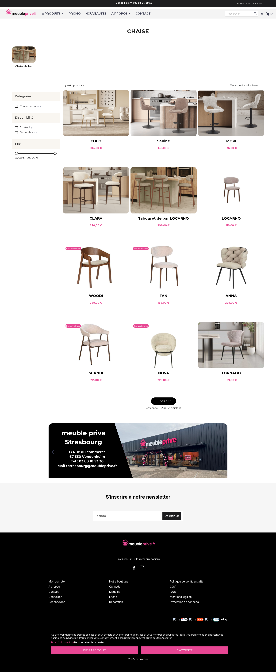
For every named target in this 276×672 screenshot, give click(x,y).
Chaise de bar (23, 66)
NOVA (163, 373)
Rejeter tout (94, 650)
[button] (163, 401)
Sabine (163, 141)
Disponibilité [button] (24, 117)
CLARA (96, 218)
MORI (231, 141)
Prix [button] (18, 144)
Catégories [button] (23, 96)
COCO (96, 141)
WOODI (96, 296)
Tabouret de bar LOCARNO (163, 218)
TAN (163, 296)
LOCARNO (231, 218)
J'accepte (185, 650)
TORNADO (231, 373)
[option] (138, 450)
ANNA (231, 296)
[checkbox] (16, 106)
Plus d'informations (62, 642)
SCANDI (96, 373)
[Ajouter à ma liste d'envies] (123, 94)
